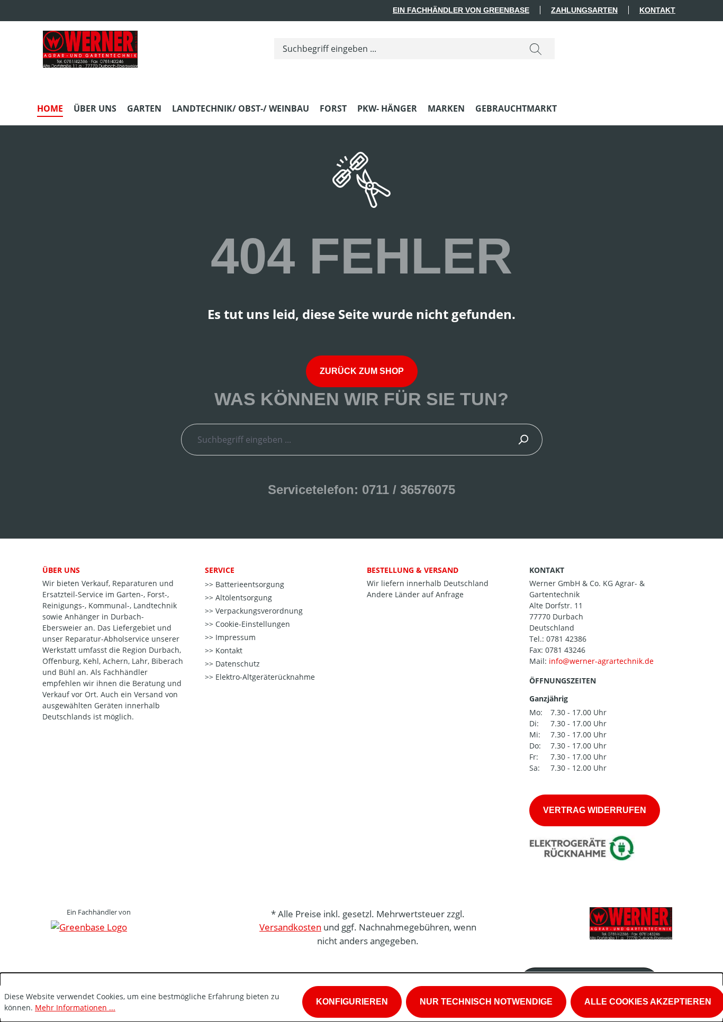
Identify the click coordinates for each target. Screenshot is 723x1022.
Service (219, 570)
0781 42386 (566, 639)
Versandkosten (290, 927)
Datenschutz (236, 664)
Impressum (234, 637)
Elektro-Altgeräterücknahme (264, 677)
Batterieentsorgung (248, 584)
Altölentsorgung (242, 597)
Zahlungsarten (584, 10)
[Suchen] (536, 48)
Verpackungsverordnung (258, 611)
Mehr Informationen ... (75, 1007)
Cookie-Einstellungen (251, 624)
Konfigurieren (352, 1001)
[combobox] (395, 48)
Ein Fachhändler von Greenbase (461, 10)
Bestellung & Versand (412, 570)
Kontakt (657, 10)
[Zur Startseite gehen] (90, 46)
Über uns (61, 570)
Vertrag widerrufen (594, 810)
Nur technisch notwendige (486, 1001)
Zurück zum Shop (362, 371)
